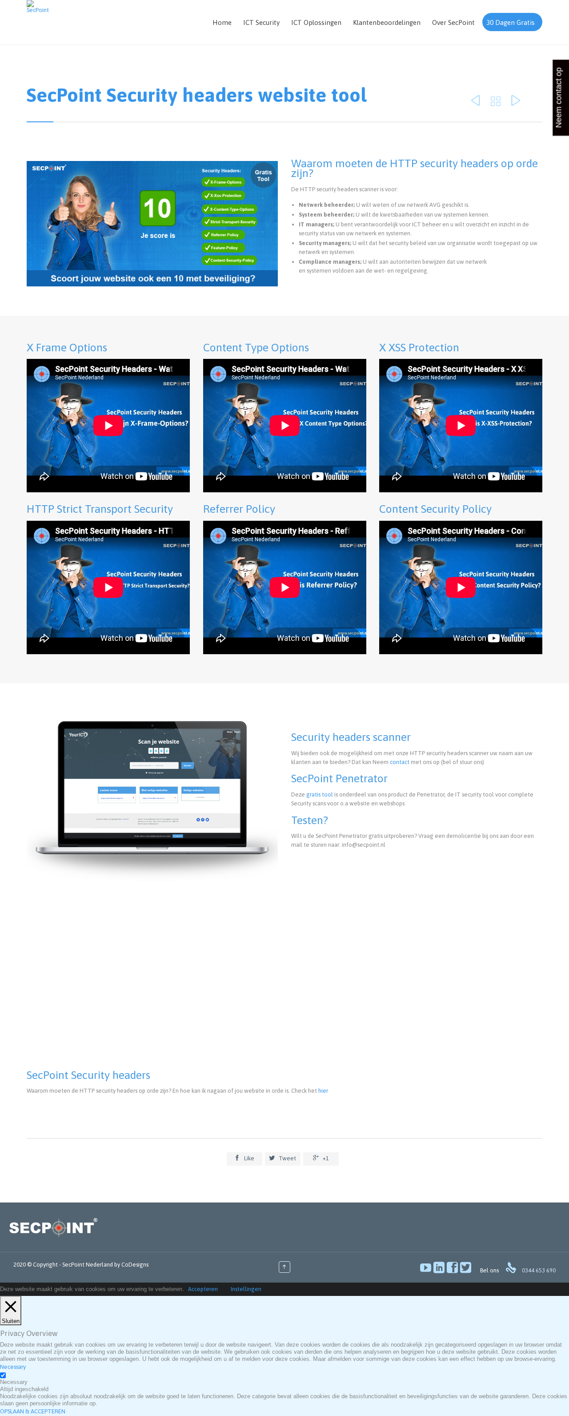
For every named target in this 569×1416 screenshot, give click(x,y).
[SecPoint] (38, 6)
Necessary (14, 1382)
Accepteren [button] (203, 1289)
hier (323, 1090)
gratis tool (319, 794)
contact (399, 762)
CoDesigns (134, 1264)
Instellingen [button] (246, 1289)
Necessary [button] (13, 1367)
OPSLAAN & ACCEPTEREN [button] (32, 1411)
